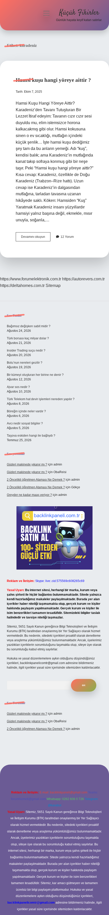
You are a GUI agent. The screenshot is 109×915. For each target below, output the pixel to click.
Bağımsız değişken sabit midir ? (28, 326)
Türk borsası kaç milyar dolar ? (28, 338)
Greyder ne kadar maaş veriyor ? (29, 495)
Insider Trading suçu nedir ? (26, 350)
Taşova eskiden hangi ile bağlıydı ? (31, 435)
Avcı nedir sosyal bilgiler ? (25, 423)
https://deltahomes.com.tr (22, 285)
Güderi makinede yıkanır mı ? (27, 464)
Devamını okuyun (35, 238)
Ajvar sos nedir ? (18, 387)
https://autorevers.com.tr (83, 279)
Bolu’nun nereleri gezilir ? (24, 362)
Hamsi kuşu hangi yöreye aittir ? (53, 80)
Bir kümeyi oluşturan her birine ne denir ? (35, 375)
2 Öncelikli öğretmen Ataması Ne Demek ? (36, 479)
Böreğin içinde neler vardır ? (26, 411)
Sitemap (53, 285)
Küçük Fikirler (79, 13)
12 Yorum (67, 237)
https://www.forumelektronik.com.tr (30, 279)
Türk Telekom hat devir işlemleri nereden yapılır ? (41, 399)
